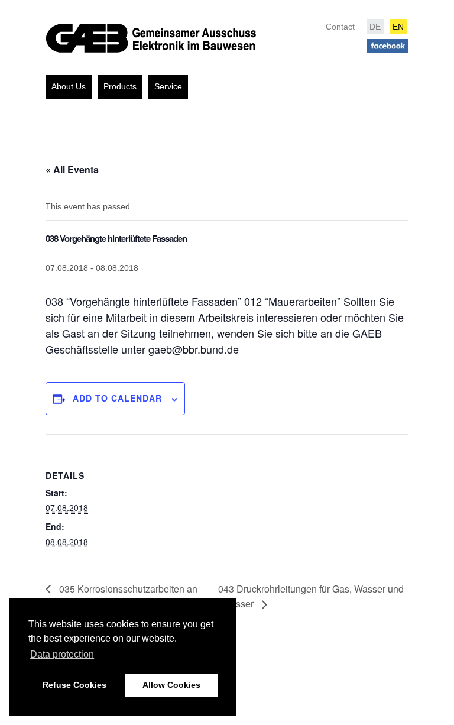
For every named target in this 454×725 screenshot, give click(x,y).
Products (120, 86)
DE (375, 26)
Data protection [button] (62, 654)
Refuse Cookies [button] (74, 685)
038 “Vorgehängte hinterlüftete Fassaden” (143, 301)
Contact (340, 26)
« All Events (72, 169)
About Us (68, 86)
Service (168, 86)
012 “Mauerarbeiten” (292, 301)
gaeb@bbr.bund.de (193, 349)
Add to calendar (117, 398)
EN (398, 26)
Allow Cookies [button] (171, 685)
